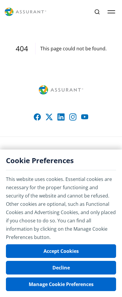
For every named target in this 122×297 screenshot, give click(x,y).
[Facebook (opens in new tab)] (37, 117)
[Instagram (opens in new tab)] (72, 117)
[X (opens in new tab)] (49, 117)
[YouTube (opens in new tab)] (84, 117)
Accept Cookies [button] (61, 251)
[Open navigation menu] (111, 12)
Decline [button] (61, 267)
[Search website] (97, 12)
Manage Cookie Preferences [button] (61, 284)
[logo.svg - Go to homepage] (25, 12)
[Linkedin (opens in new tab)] (61, 117)
